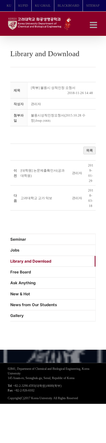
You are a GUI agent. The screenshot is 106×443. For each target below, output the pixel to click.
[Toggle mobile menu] (94, 25)
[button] (36, 104)
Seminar (18, 239)
